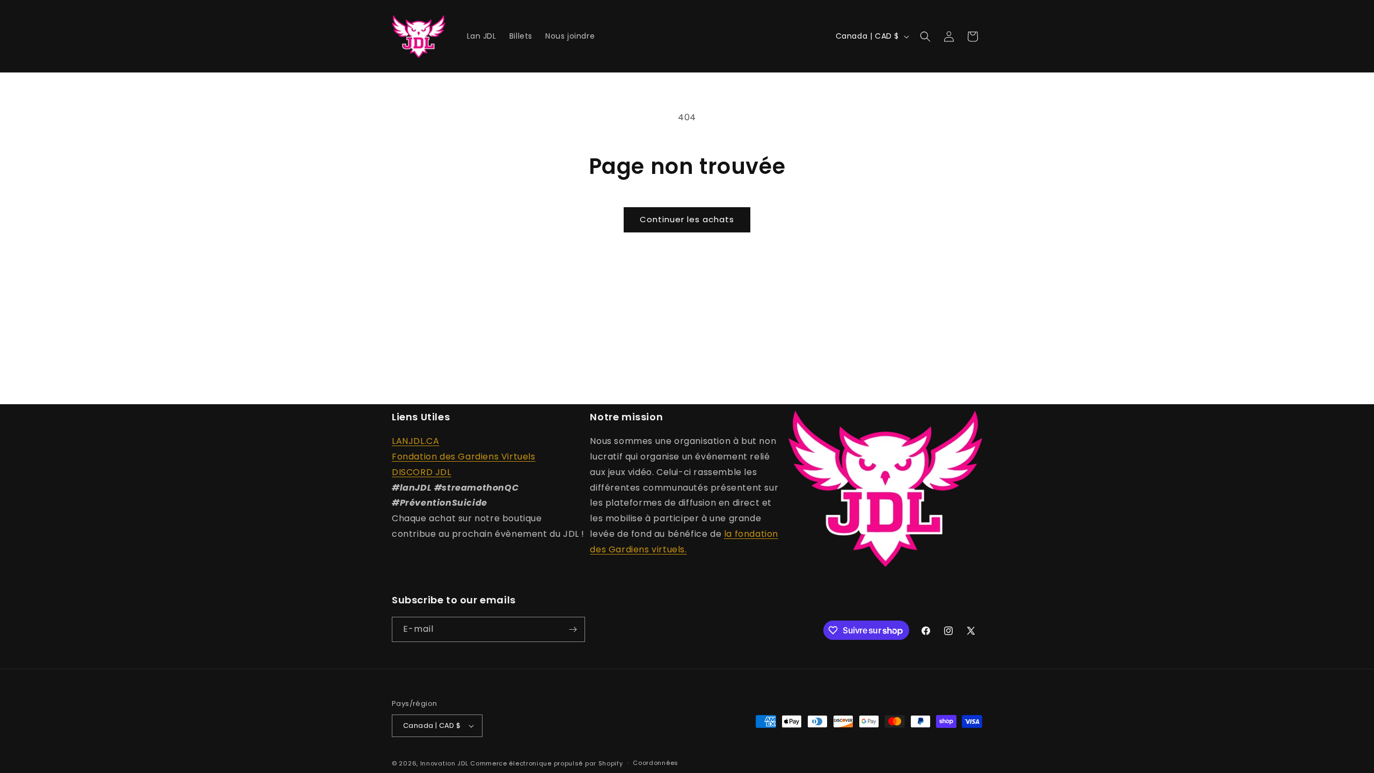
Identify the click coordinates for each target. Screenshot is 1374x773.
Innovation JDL (444, 763)
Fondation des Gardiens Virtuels (464, 456)
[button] (925, 36)
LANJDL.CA (415, 441)
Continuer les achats (687, 219)
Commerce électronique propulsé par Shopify (546, 763)
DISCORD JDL (421, 472)
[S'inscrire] (572, 629)
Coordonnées (655, 763)
